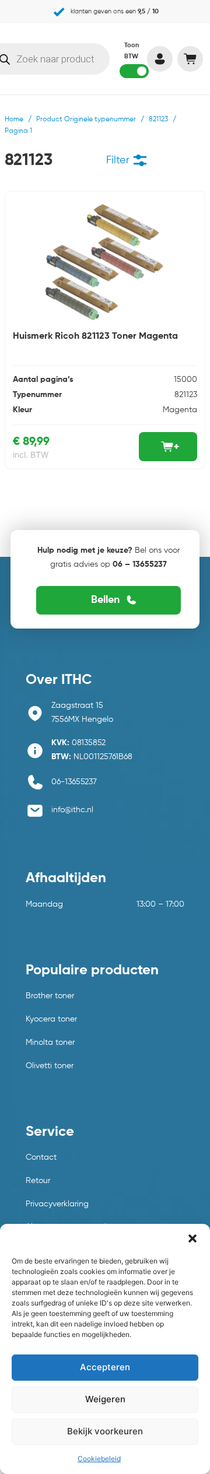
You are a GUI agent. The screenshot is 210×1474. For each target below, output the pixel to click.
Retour (38, 1181)
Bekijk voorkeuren (105, 1431)
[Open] (140, 160)
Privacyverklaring (57, 1204)
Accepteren (105, 1367)
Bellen (105, 600)
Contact (41, 1157)
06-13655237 (74, 782)
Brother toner (50, 996)
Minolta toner (50, 1042)
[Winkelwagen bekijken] (190, 59)
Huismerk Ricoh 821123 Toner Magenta (95, 336)
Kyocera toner (51, 1019)
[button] (192, 1238)
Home (14, 119)
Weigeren (105, 1399)
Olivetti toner (50, 1066)
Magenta (180, 410)
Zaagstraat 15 (77, 705)
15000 (185, 379)
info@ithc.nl (72, 810)
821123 (158, 119)
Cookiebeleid (99, 1458)
